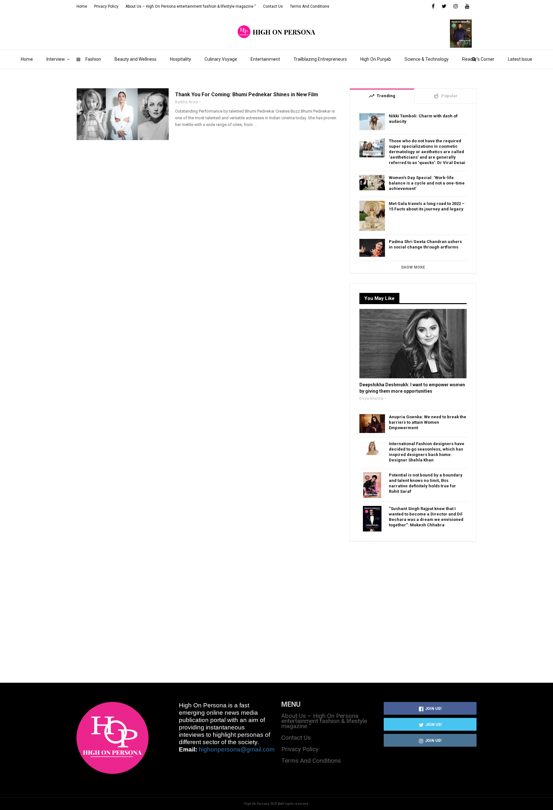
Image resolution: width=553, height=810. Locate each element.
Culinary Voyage (220, 59)
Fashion (93, 59)
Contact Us (273, 6)
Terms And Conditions (309, 6)
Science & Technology (427, 59)
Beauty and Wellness (135, 59)
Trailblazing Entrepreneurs (320, 59)
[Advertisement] (413, 604)
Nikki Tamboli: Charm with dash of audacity (423, 119)
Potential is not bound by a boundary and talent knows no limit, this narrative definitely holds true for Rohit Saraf (425, 483)
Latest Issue (520, 59)
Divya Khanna (371, 398)
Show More (413, 267)
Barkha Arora (186, 102)
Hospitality (180, 59)
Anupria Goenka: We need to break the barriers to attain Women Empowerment (427, 422)
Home (27, 59)
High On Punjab (375, 59)
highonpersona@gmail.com (237, 749)
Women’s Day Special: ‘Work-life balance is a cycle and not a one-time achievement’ (427, 183)
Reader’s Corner (478, 59)
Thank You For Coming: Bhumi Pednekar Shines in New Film (246, 94)
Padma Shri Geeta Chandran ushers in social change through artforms (425, 244)
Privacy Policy (106, 6)
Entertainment (265, 59)
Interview (55, 59)
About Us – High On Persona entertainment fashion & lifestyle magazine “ (190, 6)
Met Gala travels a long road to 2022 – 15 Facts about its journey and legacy (427, 206)
